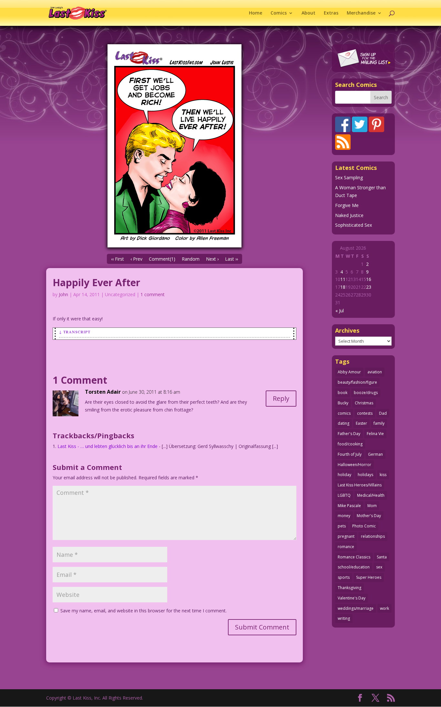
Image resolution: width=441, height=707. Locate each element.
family (379, 423)
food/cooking (350, 444)
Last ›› (231, 259)
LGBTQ (344, 495)
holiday (344, 474)
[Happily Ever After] (174, 145)
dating (343, 423)
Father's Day (349, 433)
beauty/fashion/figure (357, 382)
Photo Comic (364, 526)
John (63, 294)
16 (368, 279)
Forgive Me (347, 205)
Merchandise (361, 13)
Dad (383, 413)
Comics (279, 13)
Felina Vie (375, 433)
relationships (373, 536)
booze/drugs (366, 392)
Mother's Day (369, 515)
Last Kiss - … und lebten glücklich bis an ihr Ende (107, 446)
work (384, 608)
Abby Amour (349, 372)
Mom (372, 505)
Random (191, 259)
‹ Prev (136, 259)
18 (342, 287)
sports (344, 577)
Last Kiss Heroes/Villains (360, 485)
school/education (354, 567)
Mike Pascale (349, 505)
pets (342, 526)
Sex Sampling (349, 177)
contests (365, 413)
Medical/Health (371, 495)
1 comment (152, 294)
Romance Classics (354, 557)
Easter (361, 423)
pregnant (346, 536)
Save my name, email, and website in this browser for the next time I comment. (143, 611)
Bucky (343, 403)
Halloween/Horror (354, 464)
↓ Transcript (74, 331)
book (342, 392)
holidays (365, 474)
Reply (281, 398)
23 (368, 287)
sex (379, 567)
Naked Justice (349, 215)
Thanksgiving (349, 587)
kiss (383, 474)
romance (346, 546)
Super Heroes (368, 577)
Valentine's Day (351, 598)
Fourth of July (350, 454)
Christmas (364, 403)
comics (344, 413)
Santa (382, 557)
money (344, 515)
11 (342, 279)
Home (255, 13)
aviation (374, 372)
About (308, 13)
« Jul (339, 310)
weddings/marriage (356, 608)
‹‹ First (117, 259)
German (375, 454)
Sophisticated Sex (353, 225)
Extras (331, 13)
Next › (212, 259)
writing (344, 618)
